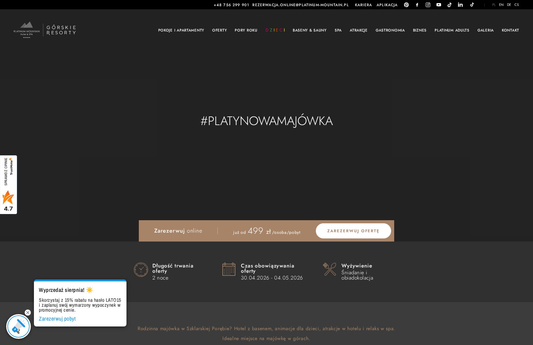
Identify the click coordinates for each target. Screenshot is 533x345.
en (501, 4)
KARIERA (363, 5)
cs (516, 4)
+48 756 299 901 (232, 5)
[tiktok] (449, 5)
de (509, 4)
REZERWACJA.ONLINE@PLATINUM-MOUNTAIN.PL (300, 5)
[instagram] (428, 5)
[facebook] (417, 5)
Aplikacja (387, 5)
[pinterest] (406, 5)
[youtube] (439, 5)
